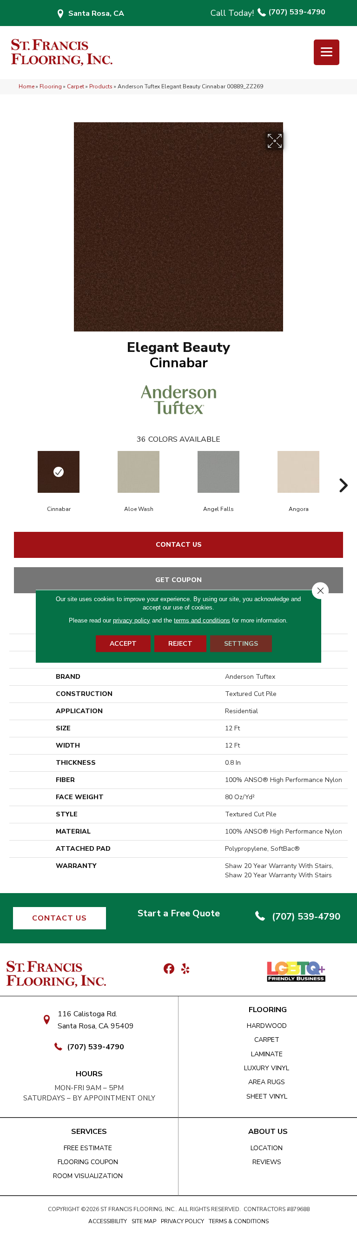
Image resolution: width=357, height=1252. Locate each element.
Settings (241, 643)
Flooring (51, 86)
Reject (180, 643)
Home (26, 86)
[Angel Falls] (218, 472)
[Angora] (298, 472)
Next (343, 471)
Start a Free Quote (179, 913)
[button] (59, 918)
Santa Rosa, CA (96, 13)
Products (100, 86)
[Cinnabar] (59, 472)
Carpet (75, 86)
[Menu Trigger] (326, 52)
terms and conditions (202, 619)
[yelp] (185, 969)
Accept (123, 643)
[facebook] (169, 969)
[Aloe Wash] (138, 472)
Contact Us (179, 544)
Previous (14, 471)
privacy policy (131, 619)
